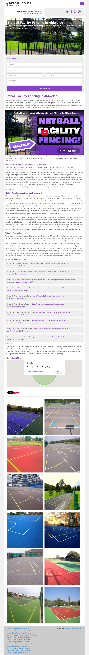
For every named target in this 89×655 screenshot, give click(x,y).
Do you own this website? (35, 371)
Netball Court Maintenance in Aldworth (20, 637)
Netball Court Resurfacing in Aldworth (19, 648)
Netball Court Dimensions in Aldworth (19, 644)
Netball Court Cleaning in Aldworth (18, 639)
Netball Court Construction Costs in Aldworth (22, 635)
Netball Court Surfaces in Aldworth (18, 631)
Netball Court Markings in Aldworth (18, 652)
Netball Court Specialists (74, 628)
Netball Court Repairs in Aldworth (18, 646)
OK (58, 371)
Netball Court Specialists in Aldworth (19, 628)
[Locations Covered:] (6, 3)
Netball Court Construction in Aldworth (20, 633)
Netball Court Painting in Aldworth (18, 642)
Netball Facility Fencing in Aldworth (19, 650)
